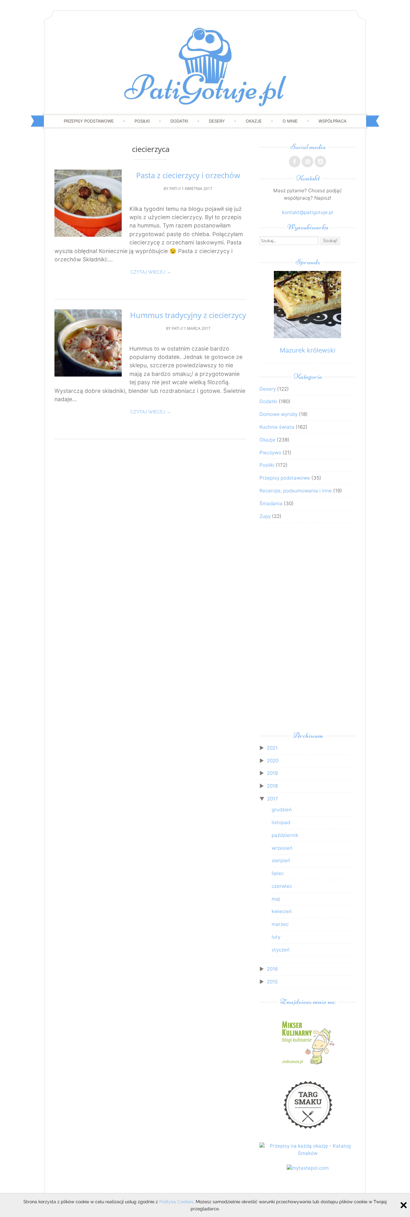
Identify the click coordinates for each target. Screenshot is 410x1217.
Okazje (254, 120)
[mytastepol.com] (308, 1168)
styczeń (281, 950)
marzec (280, 924)
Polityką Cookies (176, 1201)
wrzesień (282, 848)
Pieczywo (270, 452)
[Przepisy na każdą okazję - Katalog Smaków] (307, 1153)
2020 (272, 761)
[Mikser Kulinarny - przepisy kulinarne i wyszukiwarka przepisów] (307, 1064)
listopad (281, 822)
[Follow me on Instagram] (320, 161)
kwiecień (282, 911)
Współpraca (332, 120)
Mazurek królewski (307, 350)
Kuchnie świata (276, 427)
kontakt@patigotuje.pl (307, 212)
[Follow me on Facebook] (294, 161)
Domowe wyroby (278, 414)
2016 (272, 969)
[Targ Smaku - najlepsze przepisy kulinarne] (307, 1131)
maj (276, 899)
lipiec (278, 873)
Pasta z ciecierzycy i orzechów (188, 175)
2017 (272, 799)
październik (285, 835)
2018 (272, 786)
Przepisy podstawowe (89, 120)
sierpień (281, 860)
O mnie (290, 120)
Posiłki (142, 120)
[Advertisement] (307, 629)
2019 (272, 773)
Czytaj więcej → (150, 271)
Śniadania (271, 503)
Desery (217, 120)
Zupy (265, 516)
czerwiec (282, 886)
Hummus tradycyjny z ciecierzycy (188, 315)
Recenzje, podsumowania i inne (295, 491)
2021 (272, 748)
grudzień (282, 810)
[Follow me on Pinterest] (307, 161)
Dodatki (179, 120)
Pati (173, 188)
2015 (272, 982)
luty (276, 937)
